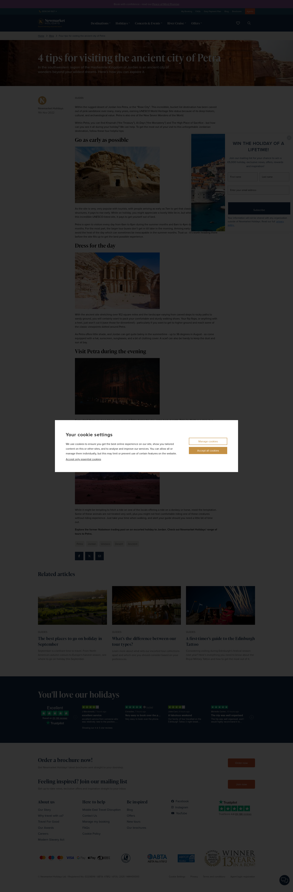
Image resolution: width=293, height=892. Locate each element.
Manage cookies (208, 441)
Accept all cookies (208, 450)
